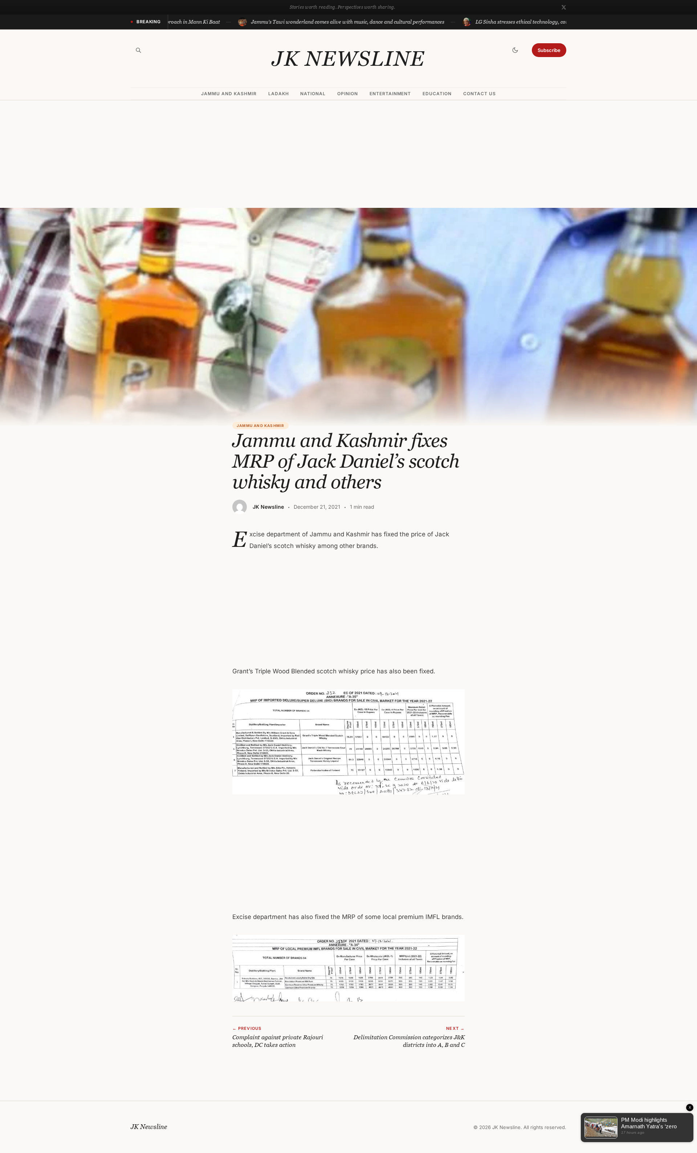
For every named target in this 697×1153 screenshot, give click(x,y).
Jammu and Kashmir (228, 93)
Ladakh (278, 93)
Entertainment (390, 93)
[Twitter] (563, 7)
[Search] (138, 50)
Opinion (347, 93)
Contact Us (479, 93)
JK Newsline (348, 58)
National (313, 93)
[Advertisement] (348, 154)
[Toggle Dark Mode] (515, 50)
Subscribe (549, 50)
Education (437, 93)
